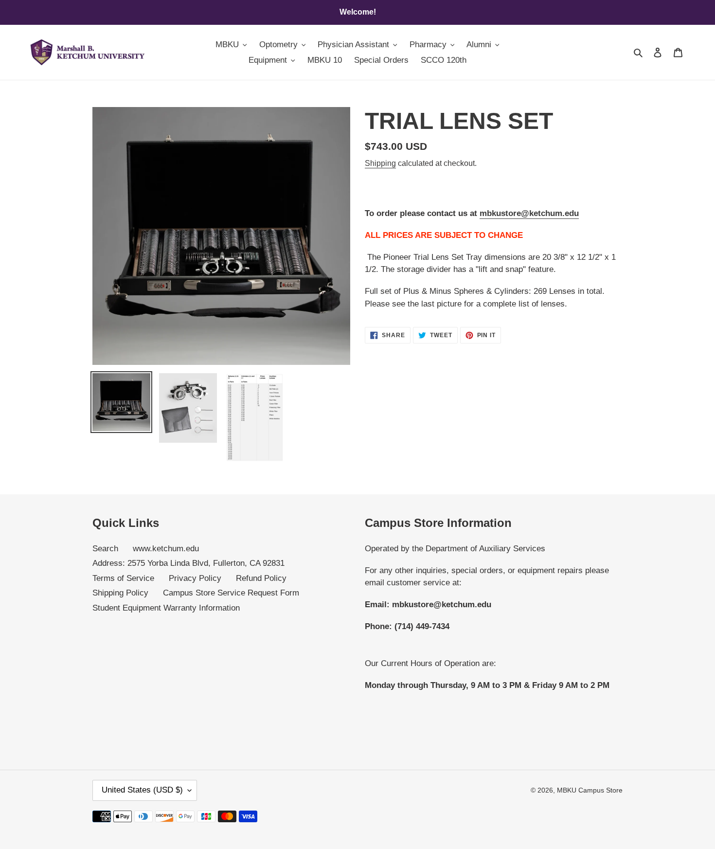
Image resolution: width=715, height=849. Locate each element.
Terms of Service (123, 578)
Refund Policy (261, 578)
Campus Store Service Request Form (231, 592)
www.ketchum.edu (166, 548)
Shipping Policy (120, 592)
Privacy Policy (195, 578)
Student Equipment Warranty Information (166, 608)
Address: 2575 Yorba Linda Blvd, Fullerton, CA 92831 (188, 563)
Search (105, 548)
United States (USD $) (142, 790)
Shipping (380, 163)
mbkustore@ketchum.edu (529, 213)
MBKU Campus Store (590, 790)
